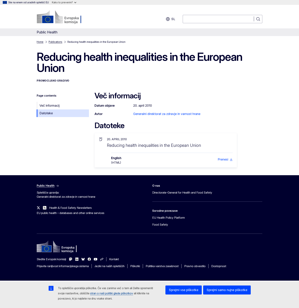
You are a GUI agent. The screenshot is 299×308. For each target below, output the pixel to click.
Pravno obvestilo (195, 266)
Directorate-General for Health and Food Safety (182, 192)
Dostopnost (218, 266)
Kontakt (114, 259)
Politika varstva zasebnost (162, 266)
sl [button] (173, 19)
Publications (55, 41)
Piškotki (135, 266)
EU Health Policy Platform (168, 217)
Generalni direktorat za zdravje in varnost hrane (166, 114)
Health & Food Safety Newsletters (70, 207)
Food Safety (160, 224)
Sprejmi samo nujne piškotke (227, 290)
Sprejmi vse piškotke (183, 290)
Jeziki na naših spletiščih (109, 266)
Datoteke (46, 113)
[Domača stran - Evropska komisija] (65, 17)
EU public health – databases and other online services (70, 213)
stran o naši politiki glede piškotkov (111, 293)
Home (40, 41)
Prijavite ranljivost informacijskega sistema (63, 266)
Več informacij (49, 105)
